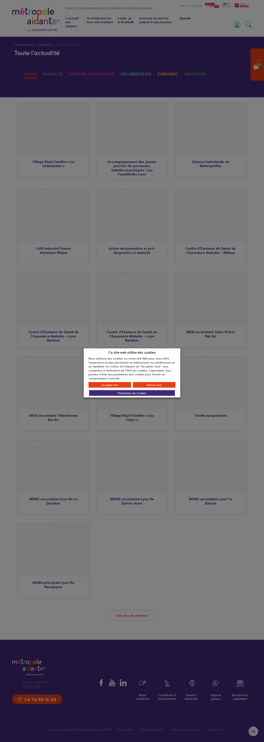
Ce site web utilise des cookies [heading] (132, 352)
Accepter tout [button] (110, 385)
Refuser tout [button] (154, 385)
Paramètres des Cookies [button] (132, 393)
